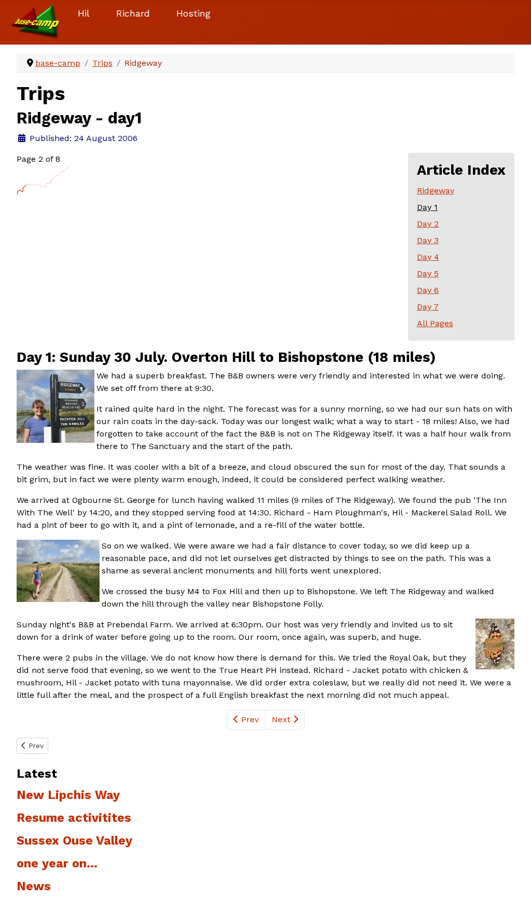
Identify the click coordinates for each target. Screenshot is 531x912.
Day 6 (428, 290)
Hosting (193, 13)
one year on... (57, 863)
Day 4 (428, 257)
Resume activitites (74, 817)
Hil (84, 13)
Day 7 (428, 307)
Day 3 (428, 240)
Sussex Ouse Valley (74, 840)
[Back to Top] (513, 893)
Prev (249, 719)
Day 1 (427, 207)
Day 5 (428, 273)
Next (282, 719)
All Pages (435, 323)
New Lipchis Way (68, 795)
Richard (133, 13)
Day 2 (428, 224)
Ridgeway (435, 190)
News (34, 886)
